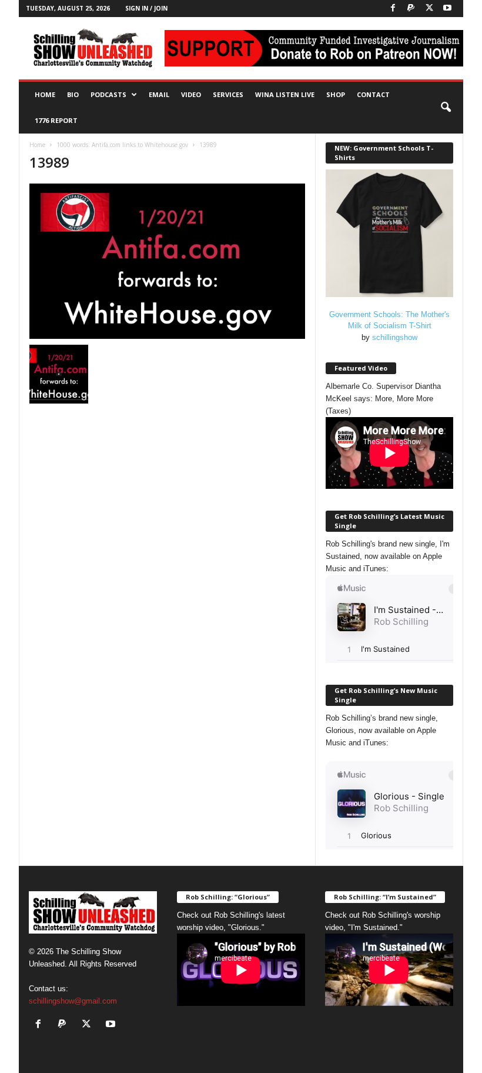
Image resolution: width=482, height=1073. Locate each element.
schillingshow (394, 337)
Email (159, 94)
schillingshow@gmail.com (73, 1001)
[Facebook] (393, 8)
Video (191, 94)
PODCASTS (108, 94)
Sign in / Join (146, 8)
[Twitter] (429, 8)
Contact (373, 94)
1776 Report (56, 120)
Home (45, 94)
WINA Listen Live (284, 94)
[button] (445, 108)
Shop (335, 94)
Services (228, 94)
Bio (73, 94)
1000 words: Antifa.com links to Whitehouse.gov (122, 145)
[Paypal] (411, 8)
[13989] (167, 261)
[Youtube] (447, 8)
